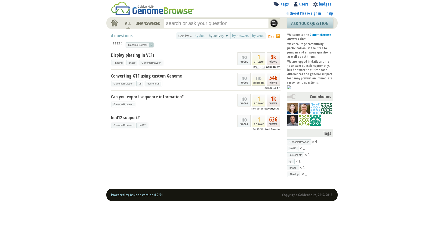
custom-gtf (154, 83)
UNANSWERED (148, 23)
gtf (140, 83)
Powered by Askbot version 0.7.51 (137, 194)
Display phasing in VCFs (132, 55)
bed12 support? (125, 117)
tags (285, 4)
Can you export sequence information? (147, 97)
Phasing (118, 62)
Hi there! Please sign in (303, 13)
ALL (128, 23)
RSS (271, 36)
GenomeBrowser (151, 62)
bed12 (142, 125)
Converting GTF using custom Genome (146, 76)
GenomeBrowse (320, 34)
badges (325, 4)
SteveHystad (272, 108)
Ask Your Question (310, 23)
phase (132, 62)
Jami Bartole (272, 129)
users (303, 4)
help (330, 13)
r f (278, 87)
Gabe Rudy (273, 67)
